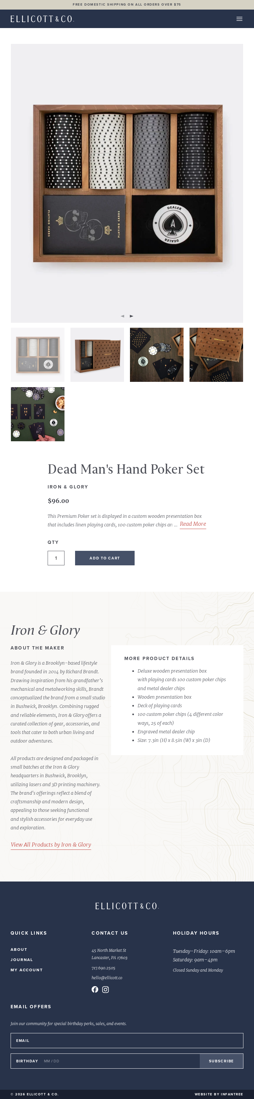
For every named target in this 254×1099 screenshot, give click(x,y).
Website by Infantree (219, 1094)
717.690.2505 (103, 968)
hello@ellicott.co (107, 978)
